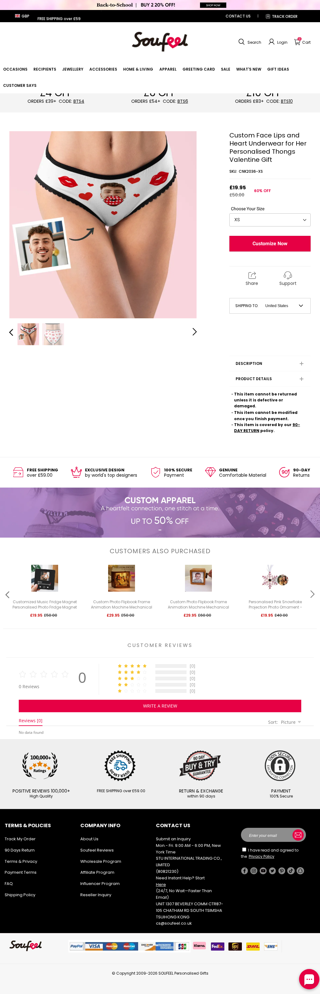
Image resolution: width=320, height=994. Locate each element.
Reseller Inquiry (95, 895)
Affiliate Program (97, 872)
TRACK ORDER (285, 16)
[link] (15, 69)
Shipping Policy (20, 895)
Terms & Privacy (21, 861)
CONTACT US (238, 16)
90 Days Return (20, 850)
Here (161, 884)
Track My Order (20, 839)
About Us (89, 839)
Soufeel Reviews (97, 850)
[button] (249, 41)
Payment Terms (21, 872)
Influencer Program (100, 884)
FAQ (9, 884)
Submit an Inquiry (173, 839)
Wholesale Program (100, 861)
